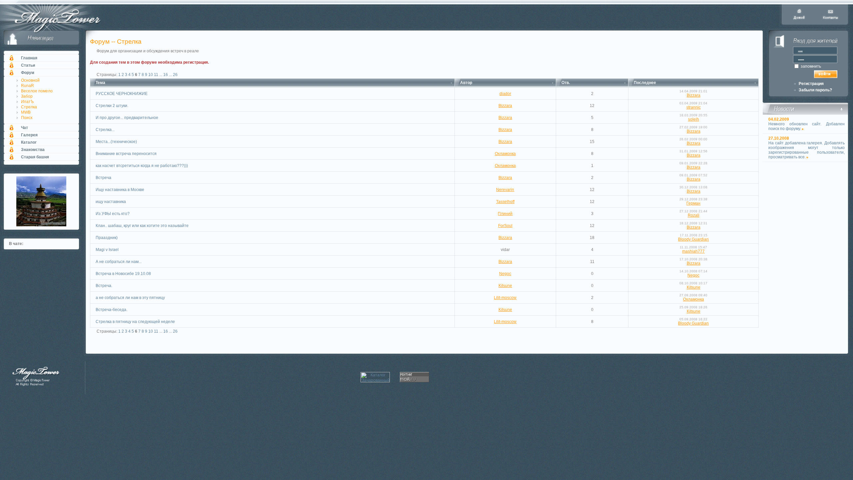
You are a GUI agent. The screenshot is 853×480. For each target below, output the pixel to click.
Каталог (29, 142)
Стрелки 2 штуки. (112, 105)
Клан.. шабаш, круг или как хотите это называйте (142, 225)
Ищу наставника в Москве (120, 189)
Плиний (505, 213)
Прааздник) (107, 237)
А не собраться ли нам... (119, 261)
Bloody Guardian (693, 239)
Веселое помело (37, 91)
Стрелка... (105, 129)
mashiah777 (693, 251)
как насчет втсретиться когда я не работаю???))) (142, 165)
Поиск (26, 117)
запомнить (810, 66)
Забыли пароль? (815, 90)
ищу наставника (111, 201)
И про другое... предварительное (127, 117)
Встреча (103, 177)
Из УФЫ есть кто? (113, 213)
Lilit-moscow (505, 297)
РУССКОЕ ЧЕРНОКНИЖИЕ (122, 93)
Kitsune (505, 285)
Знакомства (33, 149)
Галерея (29, 135)
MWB (26, 112)
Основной (30, 80)
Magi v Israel (107, 249)
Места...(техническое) (116, 141)
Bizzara (693, 95)
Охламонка (505, 153)
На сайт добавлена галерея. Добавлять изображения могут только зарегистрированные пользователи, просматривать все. (806, 150)
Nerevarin (505, 189)
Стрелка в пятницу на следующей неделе (135, 321)
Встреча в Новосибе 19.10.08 (123, 273)
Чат (24, 127)
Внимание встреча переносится (126, 153)
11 (156, 74)
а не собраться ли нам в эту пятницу (130, 297)
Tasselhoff (505, 201)
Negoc (505, 273)
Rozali (693, 215)
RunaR (27, 85)
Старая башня (35, 157)
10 (150, 74)
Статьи (28, 65)
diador (505, 93)
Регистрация (811, 83)
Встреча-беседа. (111, 309)
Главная (29, 58)
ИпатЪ (27, 101)
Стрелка (29, 107)
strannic (693, 107)
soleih (693, 119)
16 (165, 74)
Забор (27, 96)
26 (175, 74)
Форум (27, 72)
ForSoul (505, 225)
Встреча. (104, 285)
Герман (693, 203)
